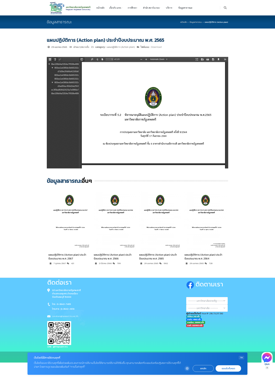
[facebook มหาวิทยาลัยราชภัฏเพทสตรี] (191, 284)
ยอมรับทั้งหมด (228, 368)
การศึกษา (132, 7)
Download (156, 46)
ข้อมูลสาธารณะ (185, 7)
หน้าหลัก (100, 7)
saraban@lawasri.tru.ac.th (65, 316)
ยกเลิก (203, 368)
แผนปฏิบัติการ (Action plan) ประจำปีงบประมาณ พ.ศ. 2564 (203, 256)
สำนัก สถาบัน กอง (151, 7)
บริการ (169, 7)
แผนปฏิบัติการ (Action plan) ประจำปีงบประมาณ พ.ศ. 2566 (112, 256)
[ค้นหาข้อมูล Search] (225, 8)
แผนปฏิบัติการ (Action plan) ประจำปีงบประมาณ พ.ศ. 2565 (158, 256)
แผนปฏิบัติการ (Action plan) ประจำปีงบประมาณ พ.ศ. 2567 (67, 256)
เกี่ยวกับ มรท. (115, 7)
